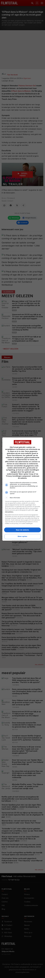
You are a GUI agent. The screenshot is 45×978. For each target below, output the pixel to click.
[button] (22, 497)
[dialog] (22, 489)
